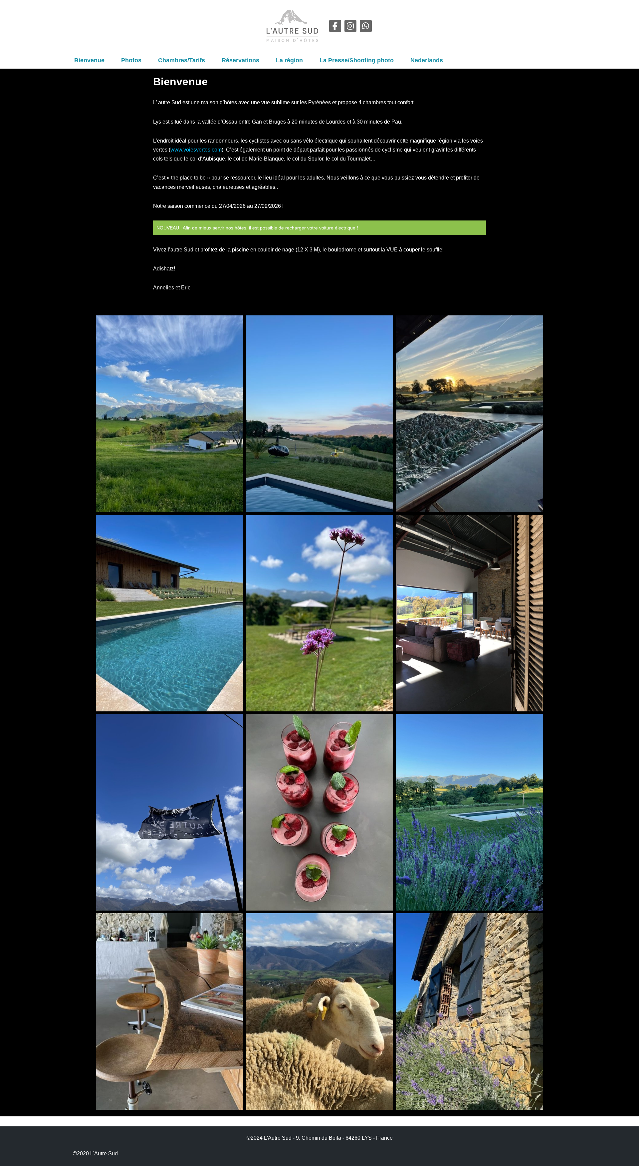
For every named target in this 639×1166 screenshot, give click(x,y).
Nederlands (426, 60)
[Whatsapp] (366, 26)
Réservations (240, 60)
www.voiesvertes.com (196, 150)
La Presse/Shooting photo (357, 60)
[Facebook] (335, 26)
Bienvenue (89, 60)
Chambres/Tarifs (181, 60)
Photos (131, 60)
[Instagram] (350, 26)
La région (289, 60)
